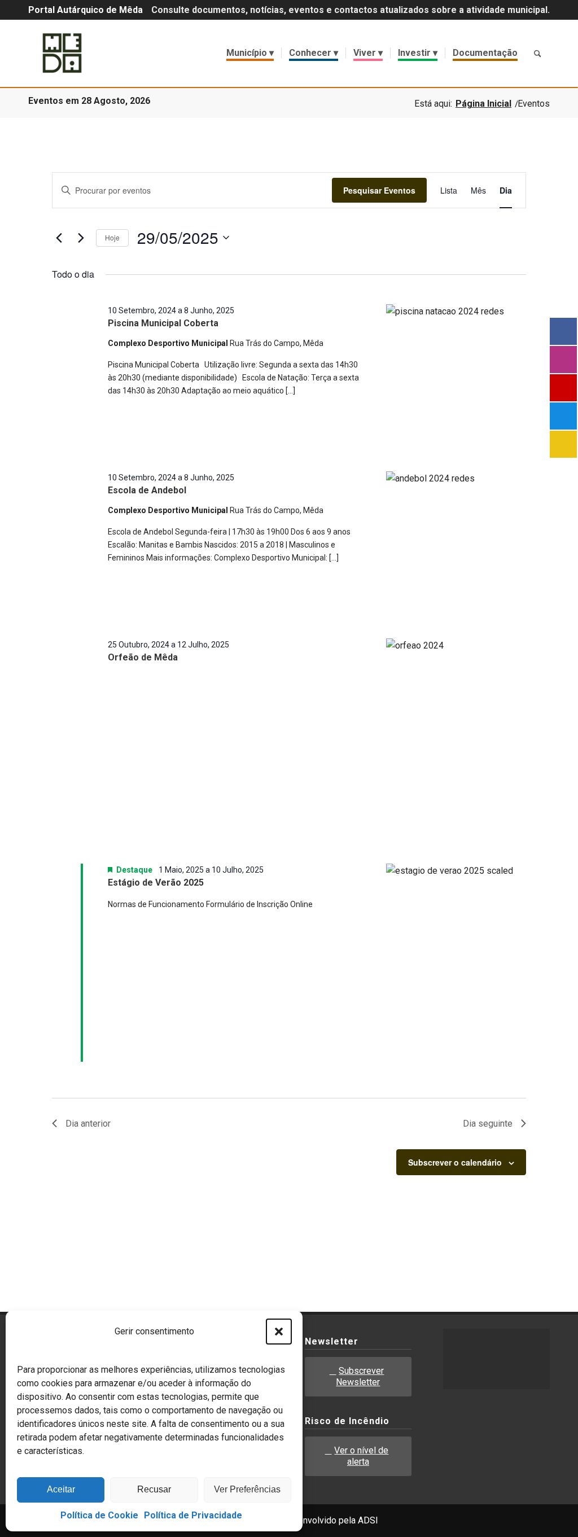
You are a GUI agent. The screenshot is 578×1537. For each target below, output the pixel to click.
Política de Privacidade (193, 1515)
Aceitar (61, 1489)
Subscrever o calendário (455, 1162)
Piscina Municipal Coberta (163, 323)
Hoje (112, 237)
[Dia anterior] (58, 237)
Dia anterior (88, 1123)
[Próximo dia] (80, 237)
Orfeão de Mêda (143, 657)
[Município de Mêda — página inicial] (62, 53)
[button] (278, 1331)
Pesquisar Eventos (379, 190)
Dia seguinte (488, 1123)
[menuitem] (250, 53)
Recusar (154, 1489)
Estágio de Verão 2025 (156, 882)
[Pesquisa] (537, 53)
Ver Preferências (247, 1489)
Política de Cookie (99, 1515)
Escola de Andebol (147, 490)
